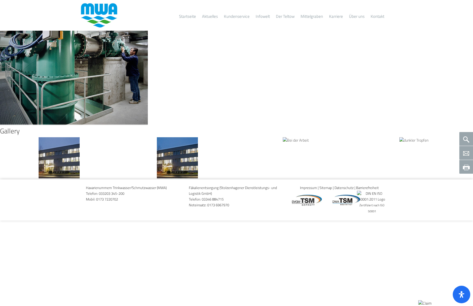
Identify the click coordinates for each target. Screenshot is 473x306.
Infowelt (263, 16)
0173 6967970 (218, 205)
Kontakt (377, 16)
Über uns (357, 16)
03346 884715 (213, 199)
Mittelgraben (312, 16)
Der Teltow (285, 16)
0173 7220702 (107, 199)
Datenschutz (344, 187)
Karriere (336, 16)
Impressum (308, 187)
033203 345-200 (111, 193)
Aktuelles (210, 16)
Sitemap (325, 187)
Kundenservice (237, 16)
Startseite (187, 16)
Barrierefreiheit (367, 187)
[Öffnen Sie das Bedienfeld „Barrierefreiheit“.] (461, 294)
